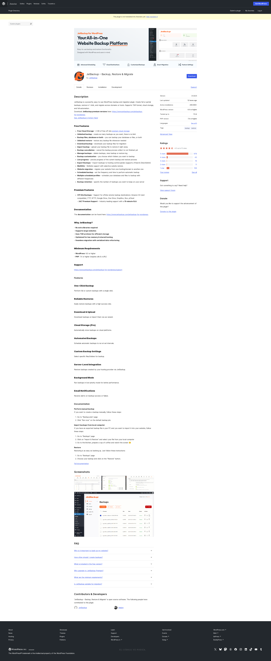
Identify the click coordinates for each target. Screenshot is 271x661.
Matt (215, 633)
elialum (121, 608)
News (10, 633)
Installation (102, 87)
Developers (115, 636)
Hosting (11, 636)
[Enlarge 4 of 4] (151, 495)
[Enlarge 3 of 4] (151, 478)
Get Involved (166, 630)
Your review (164, 172)
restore (193, 128)
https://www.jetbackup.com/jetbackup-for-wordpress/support (98, 270)
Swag (165, 640)
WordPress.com (219, 630)
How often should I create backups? (88, 557)
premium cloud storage (121, 131)
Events (164, 633)
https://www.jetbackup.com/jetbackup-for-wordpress (127, 214)
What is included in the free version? (88, 564)
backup (187, 128)
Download (192, 76)
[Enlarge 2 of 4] (124, 478)
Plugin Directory (14, 11)
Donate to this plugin (168, 211)
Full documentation (81, 464)
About (10, 630)
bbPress (217, 636)
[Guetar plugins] (31, 24)
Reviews (90, 87)
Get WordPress (261, 4)
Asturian (31, 650)
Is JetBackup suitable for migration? (88, 584)
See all (194, 172)
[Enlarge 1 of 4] (97, 478)
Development (117, 87)
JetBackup (93, 78)
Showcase (63, 630)
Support (194, 87)
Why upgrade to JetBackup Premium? (88, 571)
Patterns (63, 640)
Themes (62, 633)
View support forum (167, 190)
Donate (165, 636)
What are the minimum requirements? (88, 577)
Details (79, 87)
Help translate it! (152, 17)
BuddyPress (218, 640)
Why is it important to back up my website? (91, 551)
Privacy (11, 640)
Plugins (62, 636)
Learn (113, 630)
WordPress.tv (116, 640)
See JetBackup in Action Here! (86, 118)
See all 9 (194, 123)
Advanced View (166, 134)
